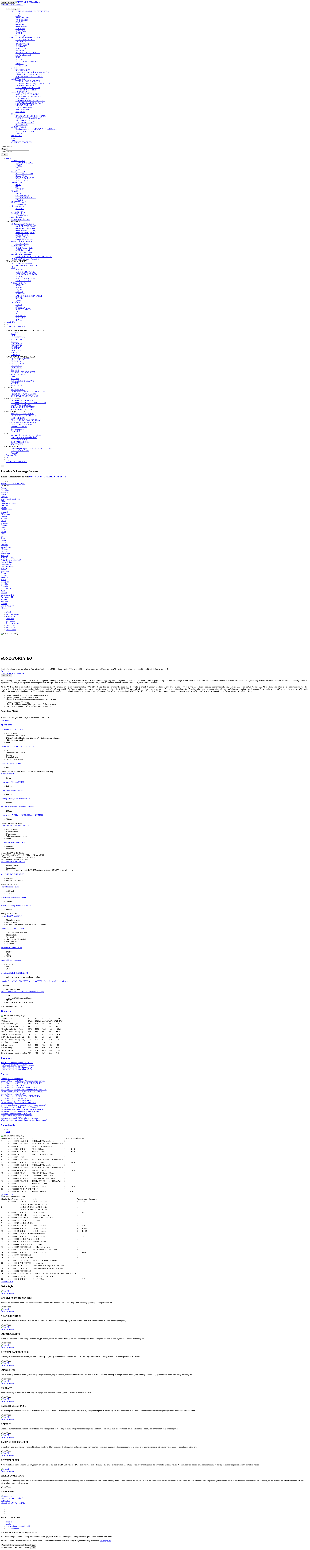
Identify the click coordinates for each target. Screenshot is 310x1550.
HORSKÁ (20, 209)
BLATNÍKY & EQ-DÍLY (25, 278)
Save (33, 1548)
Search (4, 149)
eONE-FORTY (21, 26)
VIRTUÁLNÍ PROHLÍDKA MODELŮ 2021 (33, 72)
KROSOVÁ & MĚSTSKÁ (21, 241)
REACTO (19, 59)
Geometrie (10, 619)
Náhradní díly (11, 625)
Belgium (4, 497)
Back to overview (8, 1293)
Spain (3, 591)
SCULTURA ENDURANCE (27, 61)
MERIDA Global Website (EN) (13, 484)
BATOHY (20, 285)
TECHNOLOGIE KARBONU (28, 81)
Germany (4, 523)
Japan (3, 538)
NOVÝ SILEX (21, 66)
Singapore (5, 582)
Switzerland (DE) (7, 595)
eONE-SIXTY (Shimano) (25, 228)
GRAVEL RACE (22, 196)
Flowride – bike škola (24, 107)
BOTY (18, 313)
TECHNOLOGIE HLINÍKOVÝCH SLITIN (33, 83)
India (3, 529)
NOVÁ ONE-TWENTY (25, 40)
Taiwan (4, 599)
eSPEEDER (20, 35)
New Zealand (6, 564)
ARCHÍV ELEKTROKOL (21, 254)
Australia (4, 492)
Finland (4, 518)
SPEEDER (20, 189)
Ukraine (4, 604)
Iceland (4, 527)
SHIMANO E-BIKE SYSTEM (28, 88)
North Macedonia (7, 566)
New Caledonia (7, 562)
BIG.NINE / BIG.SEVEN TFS (28, 53)
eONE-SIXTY (21, 24)
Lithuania (4, 545)
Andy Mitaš (20, 112)
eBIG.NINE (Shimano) (24, 239)
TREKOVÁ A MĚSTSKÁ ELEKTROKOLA (34, 257)
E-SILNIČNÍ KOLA (19, 246)
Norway (4, 569)
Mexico (4, 551)
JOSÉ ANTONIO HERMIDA (27, 94)
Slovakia (4, 584)
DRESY (19, 305)
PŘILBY (19, 311)
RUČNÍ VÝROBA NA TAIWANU (29, 77)
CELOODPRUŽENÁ (24, 163)
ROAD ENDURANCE (25, 178)
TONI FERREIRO (23, 99)
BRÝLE (19, 320)
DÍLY (13, 268)
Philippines (5, 571)
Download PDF (7, 1194)
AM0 (8, 1129)
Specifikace (10, 616)
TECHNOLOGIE (18, 79)
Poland (3, 573)
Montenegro (5, 553)
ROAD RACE (21, 176)
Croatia (4, 508)
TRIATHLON (16, 182)
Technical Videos (12, 623)
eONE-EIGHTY (22, 20)
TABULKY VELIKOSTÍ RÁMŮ (29, 118)
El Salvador (5, 514)
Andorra (4, 488)
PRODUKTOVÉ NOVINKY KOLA (25, 37)
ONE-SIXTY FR (22, 44)
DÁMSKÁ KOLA (18, 213)
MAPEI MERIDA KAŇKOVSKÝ (29, 103)
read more (5, 720)
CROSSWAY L (22, 215)
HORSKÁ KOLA (18, 161)
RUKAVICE (21, 316)
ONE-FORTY (21, 46)
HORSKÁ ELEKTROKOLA (22, 224)
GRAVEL (15, 191)
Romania (4, 577)
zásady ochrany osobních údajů (18, 1526)
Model (8, 612)
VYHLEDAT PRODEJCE (21, 142)
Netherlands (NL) (8, 558)
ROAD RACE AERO (24, 174)
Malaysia (4, 549)
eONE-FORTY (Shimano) (26, 230)
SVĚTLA (19, 292)
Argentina (5, 490)
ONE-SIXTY (21, 42)
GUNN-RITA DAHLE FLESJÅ (28, 96)
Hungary (4, 525)
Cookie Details (30, 1545)
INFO (13, 114)
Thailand (4, 601)
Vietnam (4, 608)
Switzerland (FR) (7, 597)
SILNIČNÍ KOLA (18, 172)
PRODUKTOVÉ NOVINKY (22, 263)
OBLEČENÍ (15, 302)
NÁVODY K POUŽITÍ (25, 120)
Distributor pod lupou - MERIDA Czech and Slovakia (36, 129)
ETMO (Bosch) (22, 235)
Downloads (10, 621)
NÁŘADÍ (19, 298)
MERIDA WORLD (18, 127)
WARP (18, 185)
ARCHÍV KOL (17, 217)
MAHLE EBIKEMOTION (26, 90)
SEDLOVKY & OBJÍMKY (26, 274)
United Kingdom (7, 606)
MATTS (19, 167)
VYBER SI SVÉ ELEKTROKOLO (25, 259)
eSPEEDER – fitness (24, 252)
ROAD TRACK (22, 180)
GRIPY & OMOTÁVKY (25, 272)
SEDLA (19, 276)
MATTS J (19, 211)
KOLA (8, 158)
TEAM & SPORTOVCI (20, 92)
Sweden (4, 593)
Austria (4, 494)
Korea (3, 540)
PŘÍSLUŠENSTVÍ (18, 283)
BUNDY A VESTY (23, 309)
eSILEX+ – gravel (23, 250)
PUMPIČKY (21, 294)
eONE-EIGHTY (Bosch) (25, 233)
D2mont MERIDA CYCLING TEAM (30, 101)
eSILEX (19, 33)
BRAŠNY (20, 287)
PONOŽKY (20, 318)
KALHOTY (20, 307)
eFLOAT (19, 22)
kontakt (9, 1522)
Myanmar (4, 556)
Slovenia (4, 586)
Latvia (3, 542)
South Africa (6, 588)
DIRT (18, 57)
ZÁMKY (19, 300)
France (3, 521)
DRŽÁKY (20, 289)
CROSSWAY (21, 204)
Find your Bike (16, 136)
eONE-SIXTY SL (23, 18)
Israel (3, 534)
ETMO (18, 16)
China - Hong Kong (8, 503)
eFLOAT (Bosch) (22, 244)
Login (13, 140)
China (3, 501)
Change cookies (17, 1545)
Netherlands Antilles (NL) (11, 560)
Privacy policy (105, 1541)
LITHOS (19, 13)
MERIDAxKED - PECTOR (27, 265)
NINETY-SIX (21, 48)
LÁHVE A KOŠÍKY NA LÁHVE (29, 296)
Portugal (4, 575)
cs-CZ (8, 457)
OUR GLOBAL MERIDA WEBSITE (47, 476)
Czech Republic (7, 510)
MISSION (19, 64)
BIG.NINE (20, 50)
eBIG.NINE (20, 29)
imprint (8, 1524)
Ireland (3, 532)
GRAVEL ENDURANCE (26, 198)
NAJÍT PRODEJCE (9, 673)
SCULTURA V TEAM (25, 131)
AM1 (8, 1132)
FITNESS (14, 187)
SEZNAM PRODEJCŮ (25, 123)
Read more (5, 671)
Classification (11, 630)
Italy (2, 536)
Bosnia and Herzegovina (10, 499)
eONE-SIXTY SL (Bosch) (26, 226)
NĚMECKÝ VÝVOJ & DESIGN (29, 74)
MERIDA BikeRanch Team (26, 105)
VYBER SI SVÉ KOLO (20, 220)
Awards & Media (12, 614)
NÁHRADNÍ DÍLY (23, 281)
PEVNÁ (19, 165)
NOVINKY (10, 322)
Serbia (3, 580)
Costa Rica (5, 505)
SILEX (18, 193)
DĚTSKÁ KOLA (18, 206)
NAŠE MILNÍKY (23, 70)
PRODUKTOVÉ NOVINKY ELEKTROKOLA (30, 11)
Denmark (4, 512)
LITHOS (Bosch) (22, 237)
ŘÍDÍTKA (20, 270)
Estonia (4, 516)
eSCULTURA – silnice (24, 248)
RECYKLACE (21, 125)
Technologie (10, 627)
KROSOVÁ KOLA (18, 202)
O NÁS (14, 68)
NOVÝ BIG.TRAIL (23, 55)
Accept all (5, 1545)
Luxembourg (6, 547)
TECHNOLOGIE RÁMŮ (26, 85)
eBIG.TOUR (21, 31)
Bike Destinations (22, 109)
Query (3, 146)
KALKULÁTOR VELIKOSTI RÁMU (31, 116)
